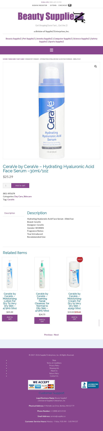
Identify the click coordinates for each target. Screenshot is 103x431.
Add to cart (20, 185)
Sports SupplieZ (56, 41)
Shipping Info (54, 368)
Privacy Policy (54, 365)
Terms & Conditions (54, 363)
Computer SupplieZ (63, 38)
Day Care (20, 59)
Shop (54, 360)
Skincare (12, 59)
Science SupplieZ (81, 38)
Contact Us (54, 376)
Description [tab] (9, 213)
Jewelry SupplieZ (44, 38)
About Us (54, 371)
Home (5, 59)
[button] (51, 50)
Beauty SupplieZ (13, 38)
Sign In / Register (39, 5)
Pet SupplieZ (29, 38)
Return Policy (54, 373)
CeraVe (10, 199)
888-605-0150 (55, 2)
